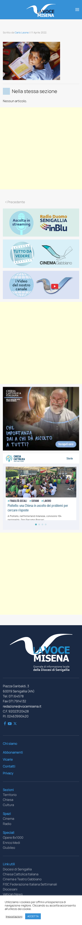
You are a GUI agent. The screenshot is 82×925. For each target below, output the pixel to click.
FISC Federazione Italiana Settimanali (30, 884)
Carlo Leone (22, 32)
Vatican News (13, 894)
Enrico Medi (11, 842)
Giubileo (9, 847)
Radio (7, 824)
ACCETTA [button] (33, 916)
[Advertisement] (41, 148)
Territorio (10, 794)
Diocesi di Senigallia (17, 869)
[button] (77, 9)
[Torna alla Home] (41, 9)
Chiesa (8, 799)
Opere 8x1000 (13, 837)
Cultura (8, 805)
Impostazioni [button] (14, 916)
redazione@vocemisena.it (22, 706)
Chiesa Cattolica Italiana (20, 874)
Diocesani (10, 889)
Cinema (8, 818)
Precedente (16, 202)
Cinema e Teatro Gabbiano (22, 879)
